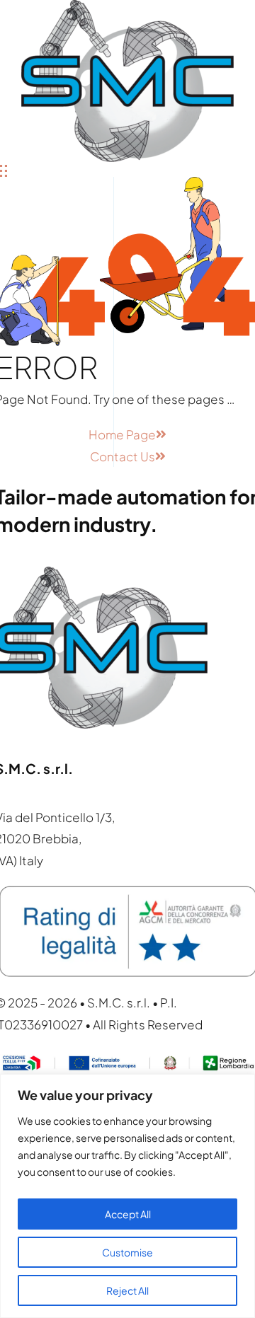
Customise (127, 1252)
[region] (127, 1196)
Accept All (128, 1214)
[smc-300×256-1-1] (127, 10)
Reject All (127, 1290)
